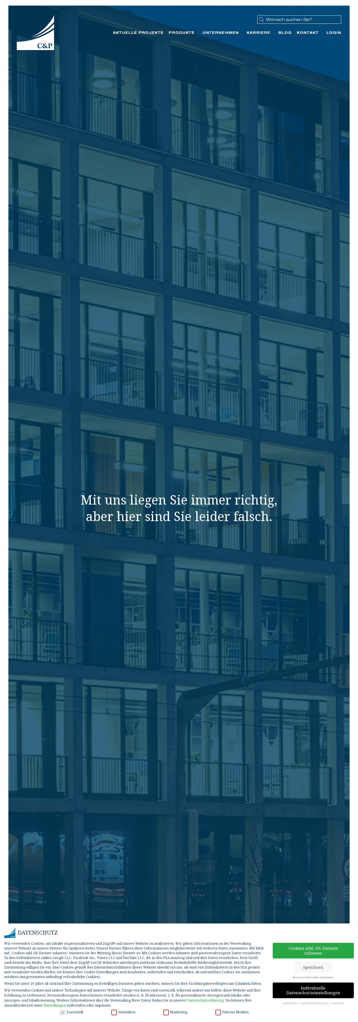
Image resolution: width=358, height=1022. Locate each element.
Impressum (338, 1003)
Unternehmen (220, 33)
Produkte (182, 33)
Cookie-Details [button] (290, 1003)
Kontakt (308, 33)
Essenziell (75, 1012)
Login (333, 33)
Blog (285, 33)
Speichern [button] (313, 967)
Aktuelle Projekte (138, 33)
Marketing (178, 1012)
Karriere (258, 33)
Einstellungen (55, 1005)
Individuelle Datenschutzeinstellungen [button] (313, 990)
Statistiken (126, 1012)
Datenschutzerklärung (205, 1000)
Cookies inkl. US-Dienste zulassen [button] (313, 950)
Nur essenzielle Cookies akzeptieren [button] (313, 977)
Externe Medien (235, 1012)
